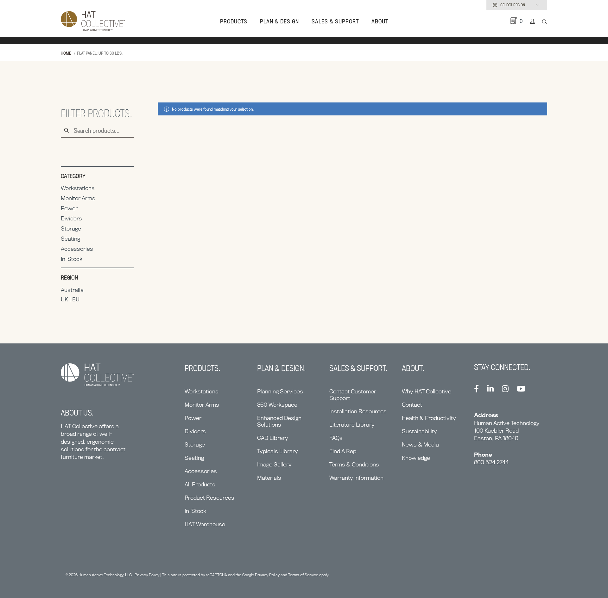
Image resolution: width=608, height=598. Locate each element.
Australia (72, 290)
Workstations (78, 188)
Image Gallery (274, 464)
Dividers (71, 218)
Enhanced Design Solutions (279, 421)
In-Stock (71, 259)
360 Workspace (277, 404)
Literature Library (352, 424)
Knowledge (416, 457)
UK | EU (70, 299)
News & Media (420, 444)
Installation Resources (358, 411)
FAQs (336, 438)
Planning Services (280, 391)
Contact (412, 404)
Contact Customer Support (352, 394)
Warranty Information (356, 477)
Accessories (77, 248)
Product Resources (209, 497)
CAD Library (272, 438)
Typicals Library (277, 451)
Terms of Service (303, 574)
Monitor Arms (78, 198)
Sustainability (419, 431)
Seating (70, 238)
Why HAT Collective (426, 391)
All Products (200, 484)
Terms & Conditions (354, 464)
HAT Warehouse (205, 524)
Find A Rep (342, 451)
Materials (269, 477)
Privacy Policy (147, 574)
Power (69, 208)
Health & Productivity (429, 418)
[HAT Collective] (93, 21)
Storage (71, 228)
